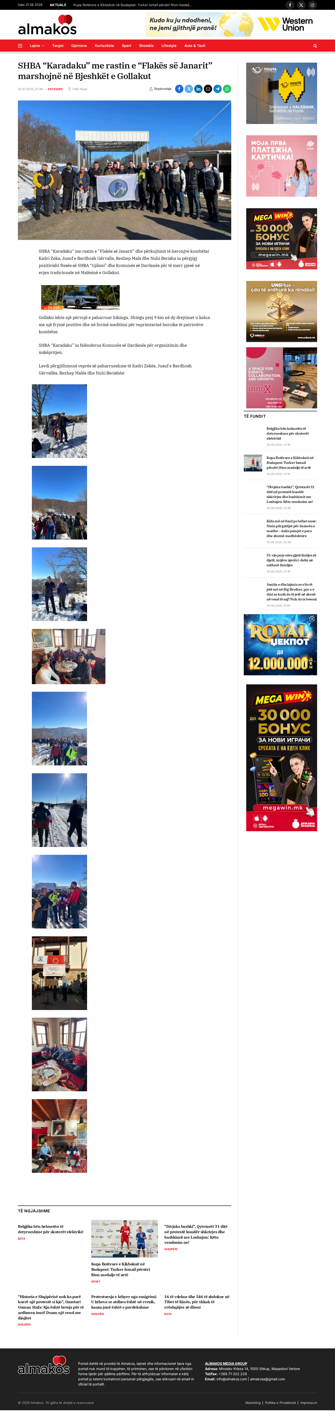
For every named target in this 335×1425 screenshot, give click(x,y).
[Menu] (20, 45)
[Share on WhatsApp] (227, 89)
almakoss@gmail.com (267, 1379)
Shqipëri (170, 1249)
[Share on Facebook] (179, 89)
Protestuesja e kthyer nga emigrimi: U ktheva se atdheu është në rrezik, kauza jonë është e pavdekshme (124, 1302)
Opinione (79, 45)
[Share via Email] (208, 89)
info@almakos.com (232, 1379)
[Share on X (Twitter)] (189, 89)
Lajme (35, 45)
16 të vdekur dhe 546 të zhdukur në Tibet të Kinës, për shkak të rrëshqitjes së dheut (196, 1302)
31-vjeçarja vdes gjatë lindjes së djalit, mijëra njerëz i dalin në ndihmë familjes (291, 560)
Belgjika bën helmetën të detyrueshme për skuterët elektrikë (50, 1229)
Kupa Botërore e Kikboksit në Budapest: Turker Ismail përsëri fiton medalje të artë (120, 1269)
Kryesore (55, 89)
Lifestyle (169, 45)
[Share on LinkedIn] (198, 89)
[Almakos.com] (47, 24)
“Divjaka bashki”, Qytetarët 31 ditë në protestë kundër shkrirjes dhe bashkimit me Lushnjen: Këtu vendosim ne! (135, 5)
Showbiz (146, 45)
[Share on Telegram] (217, 89)
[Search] (314, 45)
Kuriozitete (104, 45)
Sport (126, 45)
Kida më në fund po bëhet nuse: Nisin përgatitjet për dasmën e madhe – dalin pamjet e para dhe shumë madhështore (292, 528)
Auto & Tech (195, 45)
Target (58, 45)
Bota (21, 1238)
